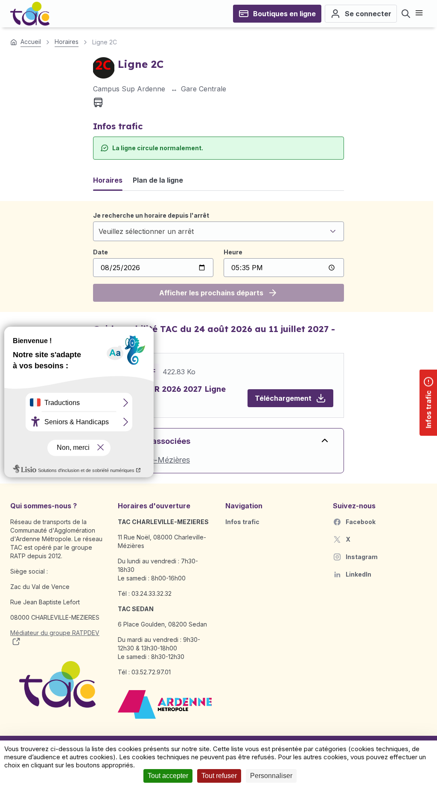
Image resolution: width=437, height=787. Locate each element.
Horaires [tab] (107, 180)
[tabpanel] (218, 256)
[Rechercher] (405, 14)
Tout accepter (168, 775)
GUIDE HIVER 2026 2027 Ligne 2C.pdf (165, 395)
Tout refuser (219, 775)
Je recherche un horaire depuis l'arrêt (151, 215)
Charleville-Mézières (154, 459)
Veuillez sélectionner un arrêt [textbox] (146, 231)
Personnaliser (271, 775)
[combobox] (218, 231)
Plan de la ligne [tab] (158, 180)
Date (100, 252)
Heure (233, 252)
